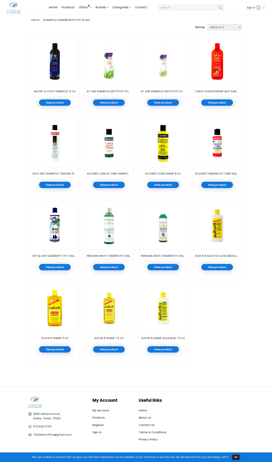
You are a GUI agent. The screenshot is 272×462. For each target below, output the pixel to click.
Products (68, 7)
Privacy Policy (148, 439)
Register (98, 425)
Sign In (251, 7)
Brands (100, 7)
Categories (120, 7)
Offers (84, 7)
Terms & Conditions (153, 432)
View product (55, 102)
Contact (141, 7)
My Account (101, 410)
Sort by (200, 27)
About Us (145, 417)
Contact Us (147, 425)
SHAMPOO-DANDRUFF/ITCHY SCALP (66, 20)
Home (53, 7)
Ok (236, 457)
